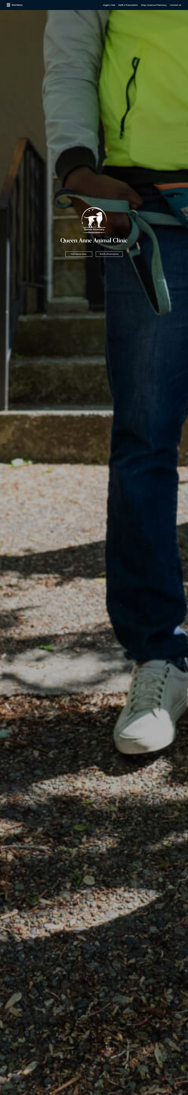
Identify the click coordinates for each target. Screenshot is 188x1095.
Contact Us (175, 5)
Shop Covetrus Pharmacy (154, 5)
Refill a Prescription (109, 254)
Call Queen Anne (78, 254)
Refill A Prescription (128, 5)
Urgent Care (109, 5)
